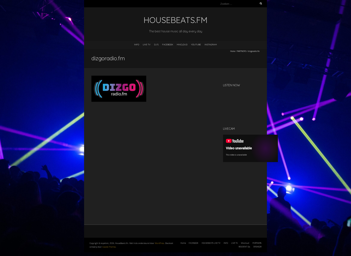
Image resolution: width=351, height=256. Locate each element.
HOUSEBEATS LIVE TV (211, 243)
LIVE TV (146, 44)
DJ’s (156, 44)
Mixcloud (245, 243)
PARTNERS (241, 51)
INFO (136, 44)
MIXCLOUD (182, 44)
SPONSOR (257, 246)
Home (232, 51)
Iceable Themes (109, 246)
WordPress (159, 243)
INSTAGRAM (211, 44)
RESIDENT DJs (244, 246)
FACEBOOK (167, 44)
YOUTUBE (196, 44)
